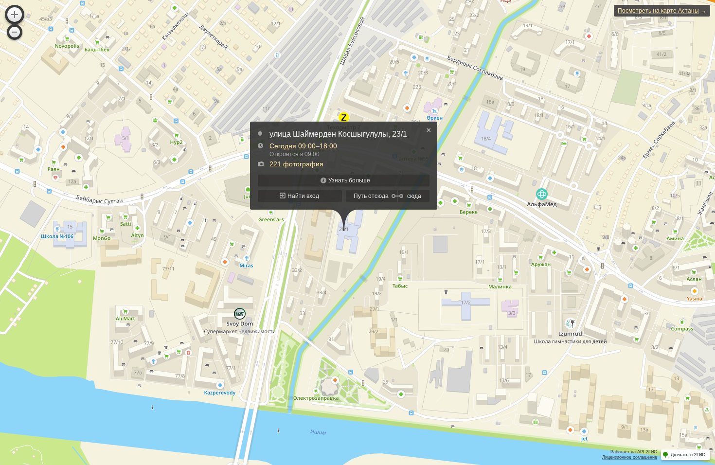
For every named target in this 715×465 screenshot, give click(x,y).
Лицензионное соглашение (629, 457)
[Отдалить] (14, 32)
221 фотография (296, 164)
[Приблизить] (14, 14)
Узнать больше (349, 180)
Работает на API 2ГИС (633, 451)
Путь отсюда (371, 196)
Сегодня (303, 146)
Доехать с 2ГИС (688, 454)
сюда (414, 196)
